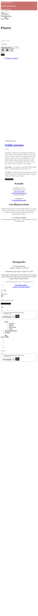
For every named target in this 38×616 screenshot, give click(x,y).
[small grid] (7, 50)
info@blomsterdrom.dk (19, 193)
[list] (12, 50)
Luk (3, 54)
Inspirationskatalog (11, 331)
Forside (3, 41)
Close (19, 477)
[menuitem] (6, 345)
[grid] (3, 50)
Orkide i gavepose (14, 145)
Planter (11, 325)
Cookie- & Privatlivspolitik (21, 287)
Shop (6, 321)
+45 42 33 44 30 (19, 191)
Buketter (11, 323)
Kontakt (7, 332)
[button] (9, 179)
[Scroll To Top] (2, 308)
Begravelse (12, 327)
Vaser (10, 329)
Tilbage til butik (6, 303)
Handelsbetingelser (21, 285)
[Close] (1, 292)
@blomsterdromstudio (19, 200)
